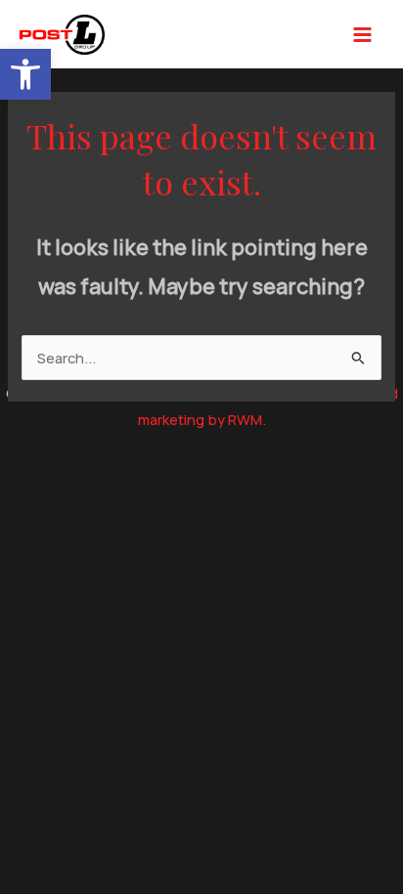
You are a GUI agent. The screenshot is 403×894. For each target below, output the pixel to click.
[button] (25, 74)
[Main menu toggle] (362, 35)
